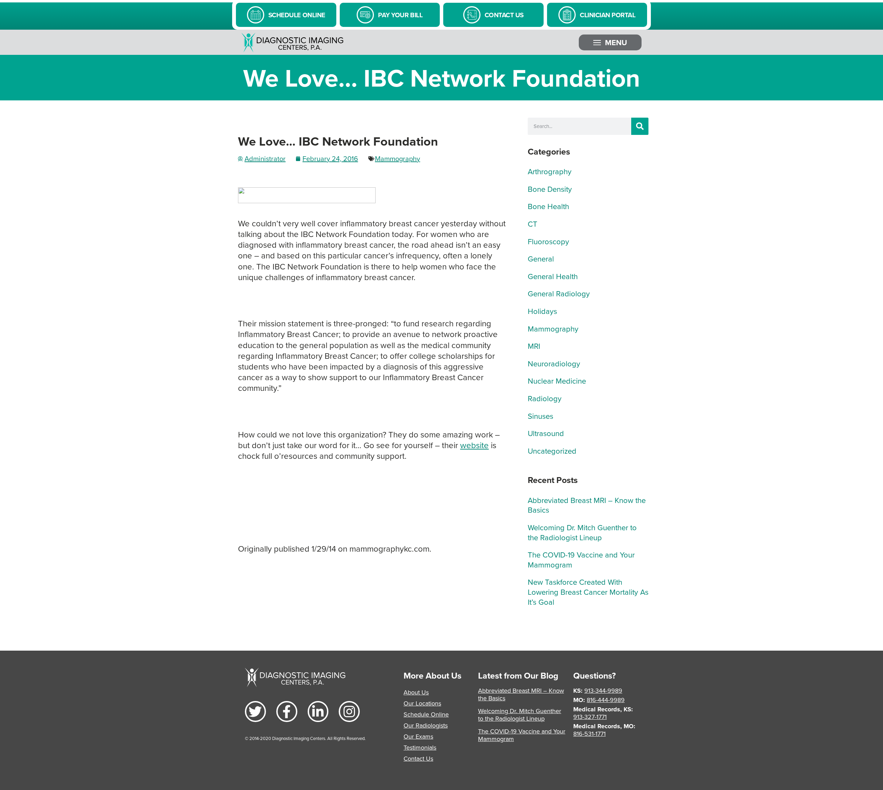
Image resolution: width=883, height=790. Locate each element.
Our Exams (418, 736)
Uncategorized (552, 450)
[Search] (639, 126)
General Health (553, 276)
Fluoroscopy (548, 241)
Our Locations (422, 703)
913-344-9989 (603, 690)
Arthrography (550, 171)
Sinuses (540, 416)
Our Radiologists (426, 725)
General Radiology (559, 293)
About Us (416, 692)
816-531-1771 (589, 733)
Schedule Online (426, 714)
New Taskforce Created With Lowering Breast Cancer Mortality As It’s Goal (588, 591)
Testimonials (420, 747)
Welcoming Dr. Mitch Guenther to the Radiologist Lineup (582, 532)
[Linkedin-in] (318, 711)
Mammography (397, 159)
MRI (534, 345)
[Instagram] (349, 711)
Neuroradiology (554, 363)
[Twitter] (255, 711)
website (474, 445)
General (541, 258)
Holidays (542, 311)
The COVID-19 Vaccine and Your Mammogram (581, 559)
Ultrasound (546, 433)
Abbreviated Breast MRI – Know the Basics (587, 505)
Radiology (545, 398)
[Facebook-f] (286, 711)
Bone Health (548, 206)
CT (532, 223)
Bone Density (550, 189)
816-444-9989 (606, 699)
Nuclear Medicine (557, 380)
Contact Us (418, 758)
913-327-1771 (590, 716)
